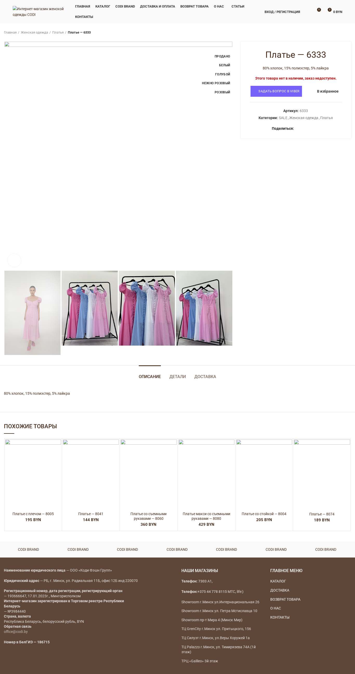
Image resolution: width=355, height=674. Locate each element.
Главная (10, 32)
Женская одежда (34, 32)
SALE (283, 118)
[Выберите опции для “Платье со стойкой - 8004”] (288, 459)
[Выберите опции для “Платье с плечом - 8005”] (57, 459)
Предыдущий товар (338, 32)
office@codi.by (16, 632)
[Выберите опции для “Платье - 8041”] (114, 459)
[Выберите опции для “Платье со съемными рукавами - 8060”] (172, 459)
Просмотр (57, 471)
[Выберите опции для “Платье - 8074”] (346, 459)
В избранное (328, 91)
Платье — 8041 (90, 514)
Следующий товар (348, 32)
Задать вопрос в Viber (278, 91)
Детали (177, 376)
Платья (58, 32)
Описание (150, 376)
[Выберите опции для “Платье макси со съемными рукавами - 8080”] (230, 459)
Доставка (205, 376)
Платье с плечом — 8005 (33, 514)
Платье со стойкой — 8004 (264, 514)
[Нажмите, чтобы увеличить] (14, 260)
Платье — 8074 (321, 514)
